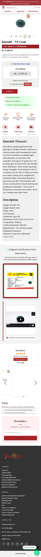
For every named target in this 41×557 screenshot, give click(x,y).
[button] (14, 396)
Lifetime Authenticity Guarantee (13, 496)
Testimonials (6, 473)
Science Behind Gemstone (11, 480)
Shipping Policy (7, 500)
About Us (5, 470)
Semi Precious (33, 11)
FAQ (3, 505)
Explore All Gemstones (9, 487)
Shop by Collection (8, 485)
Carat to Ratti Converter (10, 512)
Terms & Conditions (9, 508)
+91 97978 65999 (7, 528)
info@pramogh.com (8, 524)
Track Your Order (7, 510)
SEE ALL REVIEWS (20, 359)
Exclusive (8, 11)
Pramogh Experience (9, 477)
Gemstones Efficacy (9, 482)
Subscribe (19, 438)
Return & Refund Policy (10, 498)
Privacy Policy (6, 503)
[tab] (11, 36)
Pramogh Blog (7, 475)
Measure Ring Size (8, 515)
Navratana (20, 11)
